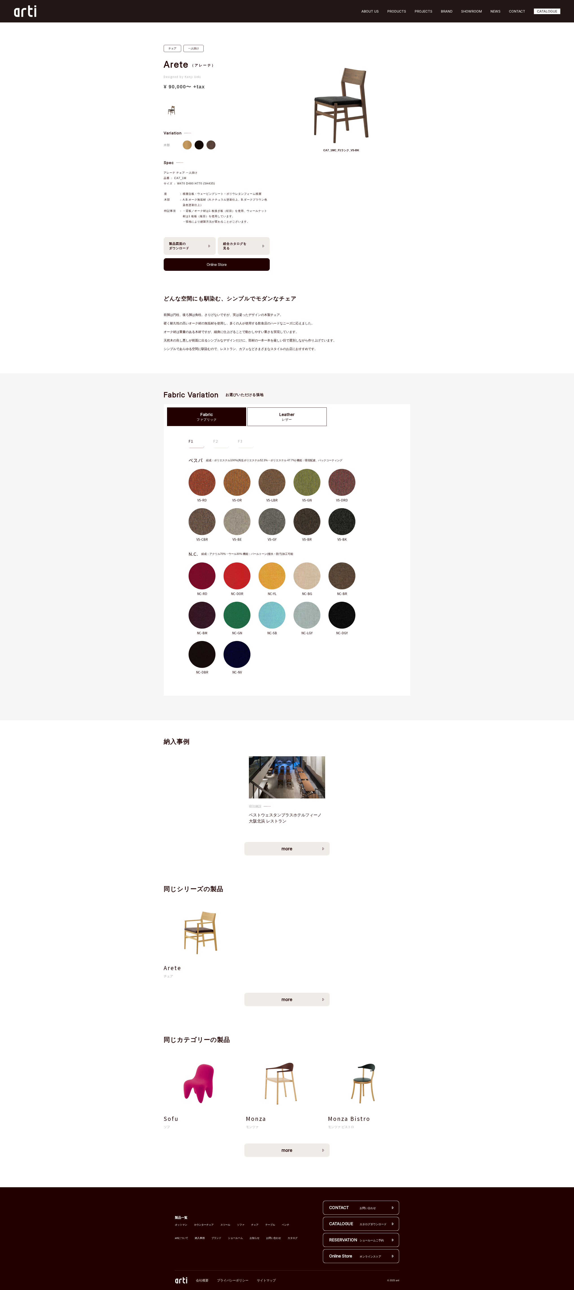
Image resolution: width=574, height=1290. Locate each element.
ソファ (240, 1225)
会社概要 (202, 1280)
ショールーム (235, 1238)
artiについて (181, 1238)
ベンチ (285, 1225)
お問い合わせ (273, 1238)
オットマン (181, 1225)
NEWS (495, 11)
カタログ (293, 1238)
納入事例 (200, 1238)
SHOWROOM (471, 11)
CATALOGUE (547, 11)
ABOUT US (370, 11)
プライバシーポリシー (232, 1280)
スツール (225, 1225)
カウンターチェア (204, 1225)
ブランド (216, 1238)
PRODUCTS (396, 11)
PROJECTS (423, 11)
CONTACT (517, 11)
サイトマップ (266, 1280)
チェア (172, 48)
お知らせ (254, 1238)
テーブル (270, 1225)
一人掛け (193, 48)
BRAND (446, 11)
